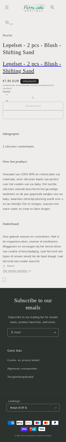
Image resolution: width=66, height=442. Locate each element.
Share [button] (10, 265)
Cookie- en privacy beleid (23, 360)
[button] (7, 7)
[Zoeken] (52, 7)
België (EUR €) (18, 407)
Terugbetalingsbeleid (20, 376)
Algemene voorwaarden (22, 368)
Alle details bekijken (16, 270)
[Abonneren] (54, 332)
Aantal (6, 91)
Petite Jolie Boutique (28, 436)
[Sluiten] (4, 280)
